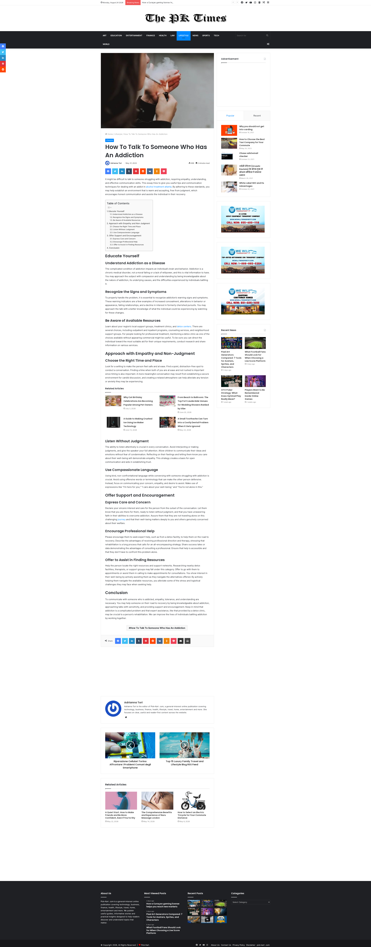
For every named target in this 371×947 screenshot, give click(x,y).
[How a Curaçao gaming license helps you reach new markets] (194, 903)
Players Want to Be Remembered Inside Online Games (255, 394)
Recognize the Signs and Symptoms (128, 217)
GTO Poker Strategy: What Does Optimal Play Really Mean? (231, 394)
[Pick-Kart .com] (185, 18)
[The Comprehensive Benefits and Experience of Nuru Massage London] (157, 801)
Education (116, 35)
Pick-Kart (145, 945)
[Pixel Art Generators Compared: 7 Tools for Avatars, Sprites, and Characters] (231, 343)
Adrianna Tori (116, 163)
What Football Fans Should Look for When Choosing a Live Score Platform (255, 356)
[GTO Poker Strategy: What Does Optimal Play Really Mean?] (231, 381)
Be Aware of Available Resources (126, 220)
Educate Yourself (116, 211)
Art (105, 35)
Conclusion (114, 248)
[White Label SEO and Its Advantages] (229, 187)
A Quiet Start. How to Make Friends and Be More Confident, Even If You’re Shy (120, 815)
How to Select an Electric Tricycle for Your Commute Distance (192, 815)
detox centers (184, 326)
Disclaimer (250, 945)
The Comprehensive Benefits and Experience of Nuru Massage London (156, 815)
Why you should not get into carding (251, 128)
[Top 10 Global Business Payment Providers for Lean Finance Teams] (220, 911)
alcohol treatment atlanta (158, 186)
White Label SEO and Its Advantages (251, 184)
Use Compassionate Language (126, 232)
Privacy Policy (239, 945)
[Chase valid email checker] (229, 157)
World (106, 44)
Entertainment (134, 35)
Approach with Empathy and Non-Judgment (129, 223)
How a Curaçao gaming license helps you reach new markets (169, 2)
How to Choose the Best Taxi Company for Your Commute (252, 142)
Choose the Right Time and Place (126, 226)
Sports (206, 35)
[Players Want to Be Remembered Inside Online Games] (255, 381)
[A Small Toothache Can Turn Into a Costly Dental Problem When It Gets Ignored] (168, 422)
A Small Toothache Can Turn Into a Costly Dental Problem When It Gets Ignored (193, 422)
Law (173, 35)
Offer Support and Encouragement (125, 235)
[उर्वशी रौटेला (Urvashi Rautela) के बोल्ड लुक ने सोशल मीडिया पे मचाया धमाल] (229, 170)
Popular (230, 115)
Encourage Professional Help (125, 242)
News (195, 35)
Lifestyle (184, 35)
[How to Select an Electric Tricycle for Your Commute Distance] (194, 801)
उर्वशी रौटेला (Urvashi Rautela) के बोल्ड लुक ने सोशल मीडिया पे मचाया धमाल (251, 171)
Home (110, 134)
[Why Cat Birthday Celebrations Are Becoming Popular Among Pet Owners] (113, 400)
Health (163, 35)
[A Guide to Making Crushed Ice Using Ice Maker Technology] (113, 422)
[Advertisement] (157, 671)
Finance (150, 35)
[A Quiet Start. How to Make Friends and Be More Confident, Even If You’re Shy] (121, 801)
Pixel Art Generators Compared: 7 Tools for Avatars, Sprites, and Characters (231, 359)
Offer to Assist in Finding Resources (128, 245)
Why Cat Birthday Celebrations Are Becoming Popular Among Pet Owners (138, 401)
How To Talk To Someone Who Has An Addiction (157, 627)
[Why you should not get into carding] (229, 130)
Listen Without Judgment (123, 229)
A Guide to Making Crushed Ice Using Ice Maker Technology (137, 422)
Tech (216, 35)
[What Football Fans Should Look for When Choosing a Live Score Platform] (255, 343)
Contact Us (226, 945)
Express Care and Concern (124, 239)
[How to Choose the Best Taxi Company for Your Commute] (229, 143)
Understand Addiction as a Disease (127, 214)
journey (122, 519)
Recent (257, 115)
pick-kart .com (263, 945)
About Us (215, 945)
